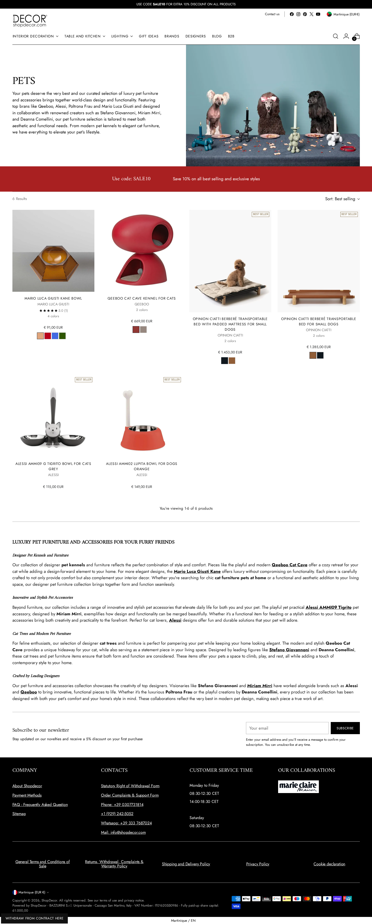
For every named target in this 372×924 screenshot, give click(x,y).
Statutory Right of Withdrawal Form (130, 786)
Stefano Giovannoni (289, 650)
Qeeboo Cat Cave (289, 565)
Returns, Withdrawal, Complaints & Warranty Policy (114, 864)
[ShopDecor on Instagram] (298, 14)
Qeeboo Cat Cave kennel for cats (142, 298)
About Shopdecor (27, 786)
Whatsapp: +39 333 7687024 (126, 823)
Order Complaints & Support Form (130, 795)
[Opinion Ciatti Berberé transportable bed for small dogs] (319, 261)
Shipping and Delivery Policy (186, 864)
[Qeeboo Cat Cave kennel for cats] (142, 251)
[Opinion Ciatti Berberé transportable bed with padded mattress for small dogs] (230, 261)
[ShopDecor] (30, 21)
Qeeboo (28, 692)
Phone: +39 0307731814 (122, 804)
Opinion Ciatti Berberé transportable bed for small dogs (318, 321)
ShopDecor (49, 900)
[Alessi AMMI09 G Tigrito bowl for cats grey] (53, 416)
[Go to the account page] (346, 36)
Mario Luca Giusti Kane (197, 571)
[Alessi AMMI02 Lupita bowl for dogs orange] (142, 416)
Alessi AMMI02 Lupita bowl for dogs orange (141, 466)
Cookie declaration (329, 864)
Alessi (175, 620)
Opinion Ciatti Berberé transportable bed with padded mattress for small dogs (230, 324)
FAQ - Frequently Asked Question (40, 804)
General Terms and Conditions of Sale (42, 864)
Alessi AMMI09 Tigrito (329, 607)
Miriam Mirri (259, 686)
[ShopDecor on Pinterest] (305, 14)
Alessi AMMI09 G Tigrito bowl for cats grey (53, 466)
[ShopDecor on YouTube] (318, 14)
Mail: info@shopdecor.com (123, 832)
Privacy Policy (258, 864)
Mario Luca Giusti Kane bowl (53, 298)
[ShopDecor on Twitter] (311, 14)
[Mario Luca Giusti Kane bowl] (53, 251)
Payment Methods (27, 795)
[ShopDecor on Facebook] (292, 14)
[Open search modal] (335, 36)
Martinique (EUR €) (31, 892)
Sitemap (19, 814)
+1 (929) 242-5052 (117, 814)
